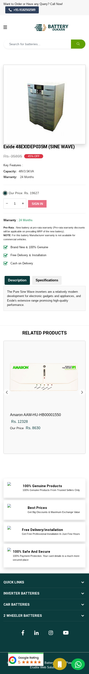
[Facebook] (22, 632)
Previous (6, 392)
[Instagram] (50, 632)
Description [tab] (17, 280)
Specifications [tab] (47, 280)
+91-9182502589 (24, 10)
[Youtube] (65, 632)
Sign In (37, 204)
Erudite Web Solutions (44, 667)
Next (82, 392)
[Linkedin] (36, 632)
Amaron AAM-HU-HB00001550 (35, 415)
